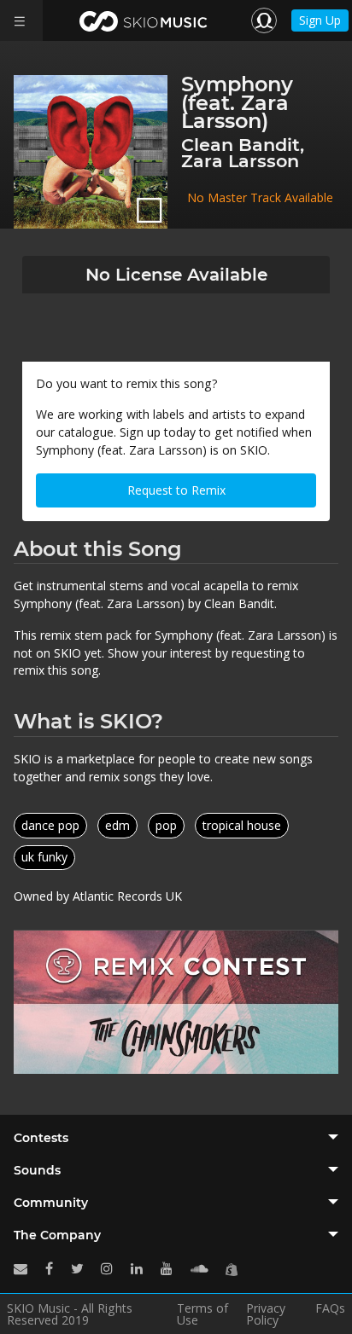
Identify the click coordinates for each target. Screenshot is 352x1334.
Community (51, 1202)
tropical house (241, 825)
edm (117, 825)
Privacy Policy (265, 1314)
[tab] (176, 1138)
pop (166, 825)
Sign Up (320, 20)
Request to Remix (176, 490)
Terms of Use (202, 1314)
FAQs (330, 1309)
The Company (57, 1235)
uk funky (44, 857)
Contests (41, 1138)
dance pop (50, 825)
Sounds (37, 1170)
